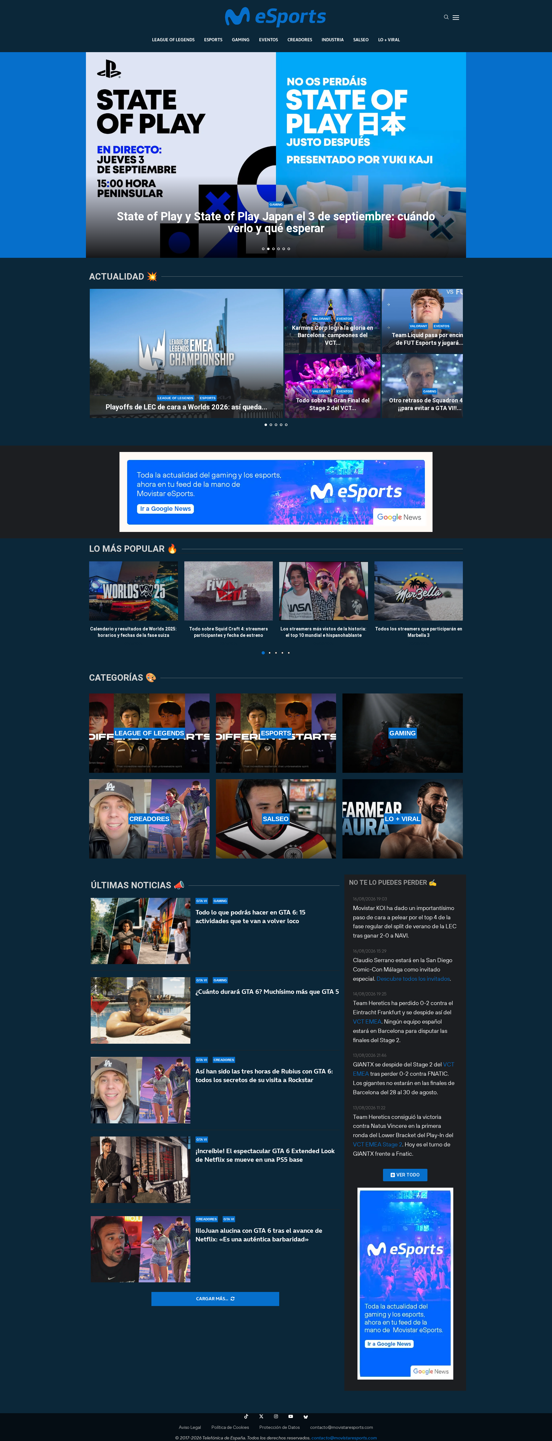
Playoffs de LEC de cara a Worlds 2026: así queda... (186, 407)
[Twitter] (261, 1416)
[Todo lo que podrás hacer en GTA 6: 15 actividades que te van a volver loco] (140, 931)
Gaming (240, 40)
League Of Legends (173, 40)
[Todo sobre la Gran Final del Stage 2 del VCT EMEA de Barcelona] (332, 386)
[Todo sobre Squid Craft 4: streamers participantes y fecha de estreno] (228, 591)
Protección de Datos (279, 1427)
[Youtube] (290, 1416)
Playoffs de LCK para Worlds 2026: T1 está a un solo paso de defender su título (276, 224)
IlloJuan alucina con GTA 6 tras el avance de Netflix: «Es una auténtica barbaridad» (258, 1235)
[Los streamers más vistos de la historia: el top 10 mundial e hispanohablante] (323, 591)
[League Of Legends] (149, 733)
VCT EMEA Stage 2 (377, 1144)
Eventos (268, 40)
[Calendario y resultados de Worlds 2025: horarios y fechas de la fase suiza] (133, 591)
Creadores (300, 40)
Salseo (361, 40)
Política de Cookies (230, 1427)
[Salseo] (276, 819)
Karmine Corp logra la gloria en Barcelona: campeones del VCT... (332, 335)
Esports (213, 40)
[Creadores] (149, 819)
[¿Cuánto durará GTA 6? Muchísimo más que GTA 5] (140, 1010)
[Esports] (276, 733)
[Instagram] (276, 1416)
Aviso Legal (190, 1427)
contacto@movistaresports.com (341, 1427)
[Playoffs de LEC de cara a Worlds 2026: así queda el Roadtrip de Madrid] (186, 353)
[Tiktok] (246, 1416)
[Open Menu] (456, 17)
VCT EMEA (367, 1021)
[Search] (446, 17)
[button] (97, 154)
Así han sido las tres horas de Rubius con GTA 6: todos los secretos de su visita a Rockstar (264, 1075)
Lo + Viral (389, 40)
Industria (333, 40)
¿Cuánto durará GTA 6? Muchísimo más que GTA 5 (267, 991)
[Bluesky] (305, 1416)
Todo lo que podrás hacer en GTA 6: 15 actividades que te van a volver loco (250, 916)
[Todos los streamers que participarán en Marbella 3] (418, 591)
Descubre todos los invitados (413, 978)
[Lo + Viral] (402, 819)
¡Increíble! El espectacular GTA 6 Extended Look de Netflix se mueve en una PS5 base (265, 1155)
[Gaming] (402, 733)
